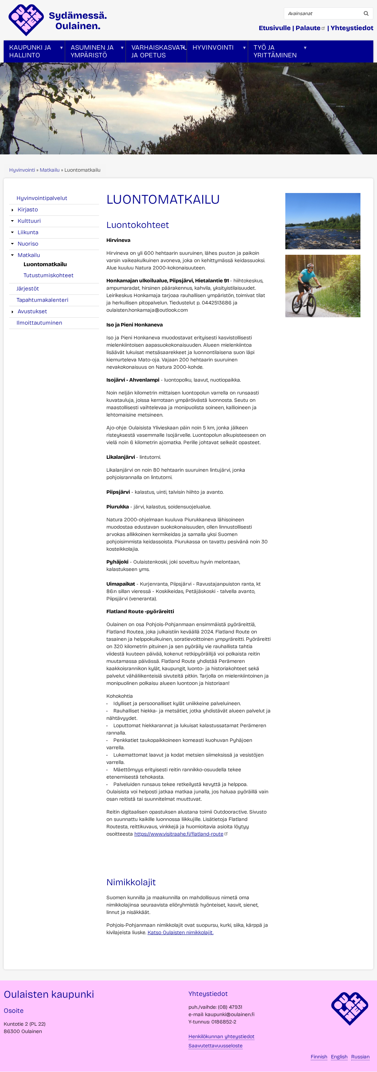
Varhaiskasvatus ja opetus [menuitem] (156, 52)
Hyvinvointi (22, 170)
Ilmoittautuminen (39, 322)
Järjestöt (28, 288)
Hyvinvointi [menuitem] (210, 52)
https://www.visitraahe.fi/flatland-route (178, 834)
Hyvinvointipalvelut (42, 198)
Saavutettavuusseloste (215, 1046)
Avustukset (32, 311)
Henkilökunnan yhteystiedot (221, 1036)
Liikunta (28, 232)
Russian (360, 1057)
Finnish (319, 1057)
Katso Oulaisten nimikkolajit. (181, 932)
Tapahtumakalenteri (42, 300)
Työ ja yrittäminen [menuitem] (272, 52)
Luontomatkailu (45, 264)
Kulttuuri (29, 221)
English (339, 1057)
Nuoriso (28, 243)
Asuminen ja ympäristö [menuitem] (89, 52)
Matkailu (50, 170)
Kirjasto (28, 209)
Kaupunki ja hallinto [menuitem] (27, 52)
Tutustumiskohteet (49, 275)
